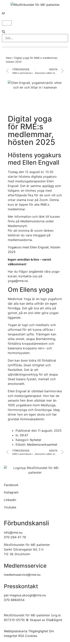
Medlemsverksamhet (42, 444)
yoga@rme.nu (18, 281)
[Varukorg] (7, 22)
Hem (9, 57)
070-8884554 (14, 600)
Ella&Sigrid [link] (54, 620)
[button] (35, 31)
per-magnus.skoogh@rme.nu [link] (25, 595)
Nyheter (35, 440)
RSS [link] (21, 636)
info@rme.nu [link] (13, 532)
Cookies (31, 636)
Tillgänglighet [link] (38, 631)
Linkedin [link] (10, 500)
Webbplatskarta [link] (15, 631)
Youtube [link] (10, 507)
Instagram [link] (11, 492)
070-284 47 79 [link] (15, 537)
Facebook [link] (11, 485)
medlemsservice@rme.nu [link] (22, 575)
